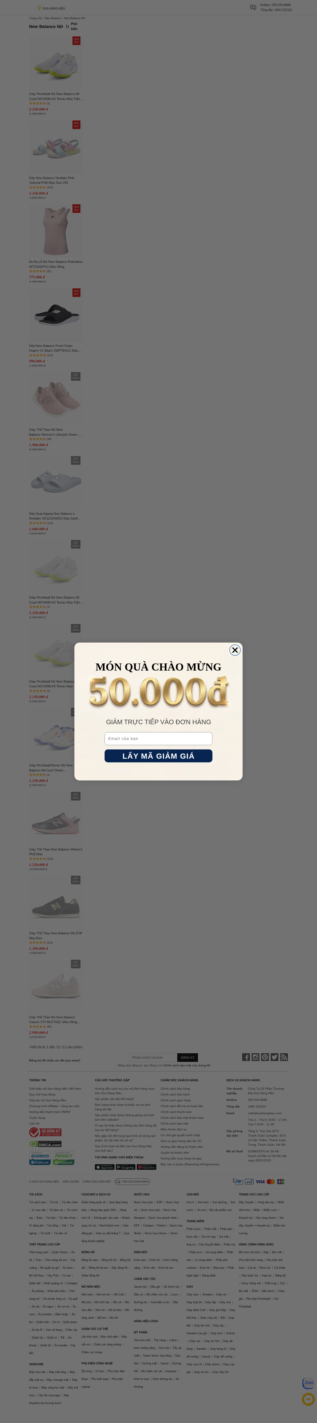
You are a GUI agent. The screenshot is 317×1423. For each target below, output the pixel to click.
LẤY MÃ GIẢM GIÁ (158, 756)
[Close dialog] (235, 650)
